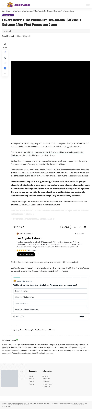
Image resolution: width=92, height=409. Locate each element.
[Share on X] (5, 57)
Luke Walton (50, 330)
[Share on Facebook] (5, 52)
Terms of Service (78, 404)
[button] (4, 5)
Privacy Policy (6, 406)
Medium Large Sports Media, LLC (18, 404)
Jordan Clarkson (25, 330)
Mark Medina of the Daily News (26, 173)
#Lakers (30, 214)
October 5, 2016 (47, 219)
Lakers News (8, 15)
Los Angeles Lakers (38, 330)
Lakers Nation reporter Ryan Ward (45, 205)
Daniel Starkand (8, 36)
